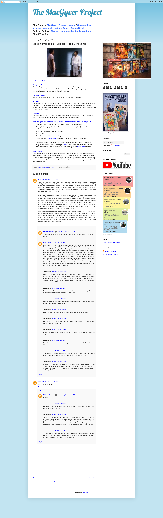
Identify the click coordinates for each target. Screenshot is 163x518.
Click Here (43, 81)
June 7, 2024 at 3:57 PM (59, 318)
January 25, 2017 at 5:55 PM (66, 395)
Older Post (92, 478)
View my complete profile (110, 254)
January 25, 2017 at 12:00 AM (56, 242)
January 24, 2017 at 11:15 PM (51, 179)
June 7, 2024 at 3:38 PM (59, 404)
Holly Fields (81, 147)
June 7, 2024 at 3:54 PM (59, 299)
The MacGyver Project (67, 12)
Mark (39, 179)
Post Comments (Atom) (48, 481)
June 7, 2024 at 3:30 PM (59, 272)
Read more (113, 185)
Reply (40, 224)
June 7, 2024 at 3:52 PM (59, 288)
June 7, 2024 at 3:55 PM (59, 309)
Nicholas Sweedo (48, 231)
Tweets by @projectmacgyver (111, 242)
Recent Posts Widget (107, 234)
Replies (42, 228)
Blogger (85, 493)
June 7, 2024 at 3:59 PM (59, 340)
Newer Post (36, 478)
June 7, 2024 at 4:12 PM (59, 361)
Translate (117, 145)
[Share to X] (64, 167)
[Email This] (60, 167)
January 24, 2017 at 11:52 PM (66, 231)
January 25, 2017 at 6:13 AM (50, 381)
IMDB (65, 145)
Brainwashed (52, 138)
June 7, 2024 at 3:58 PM (59, 329)
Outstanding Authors (81, 31)
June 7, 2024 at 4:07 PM (59, 351)
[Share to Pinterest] (68, 167)
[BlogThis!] (62, 167)
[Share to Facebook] (66, 167)
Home (65, 478)
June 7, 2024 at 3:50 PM (59, 414)
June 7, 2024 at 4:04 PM (59, 431)
